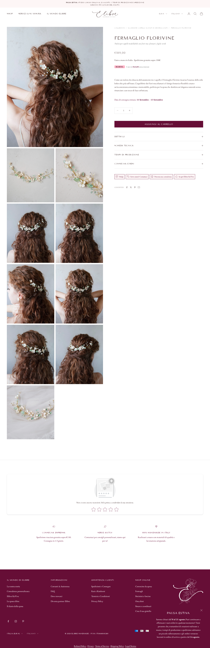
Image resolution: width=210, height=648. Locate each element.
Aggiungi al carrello (159, 124)
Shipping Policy (117, 646)
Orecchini (139, 601)
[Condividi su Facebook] (127, 187)
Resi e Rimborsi (98, 591)
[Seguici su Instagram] (15, 621)
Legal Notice (130, 646)
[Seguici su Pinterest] (23, 621)
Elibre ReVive (13, 596)
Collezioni (119, 28)
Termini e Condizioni (100, 596)
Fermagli (139, 591)
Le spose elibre (13, 601)
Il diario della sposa (15, 606)
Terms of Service (102, 646)
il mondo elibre (56, 14)
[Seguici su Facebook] (8, 621)
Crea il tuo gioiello (143, 611)
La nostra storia (13, 586)
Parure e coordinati (143, 606)
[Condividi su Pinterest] (135, 187)
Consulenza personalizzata (18, 591)
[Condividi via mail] (139, 187)
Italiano (175, 14)
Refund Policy (80, 646)
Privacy (90, 646)
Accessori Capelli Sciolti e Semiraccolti (148, 28)
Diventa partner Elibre (60, 601)
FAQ (53, 591)
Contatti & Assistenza (60, 586)
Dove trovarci (56, 596)
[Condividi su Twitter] (131, 187)
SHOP (10, 14)
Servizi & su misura (29, 14)
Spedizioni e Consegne (101, 586)
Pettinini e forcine (143, 596)
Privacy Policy (97, 601)
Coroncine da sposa (143, 586)
